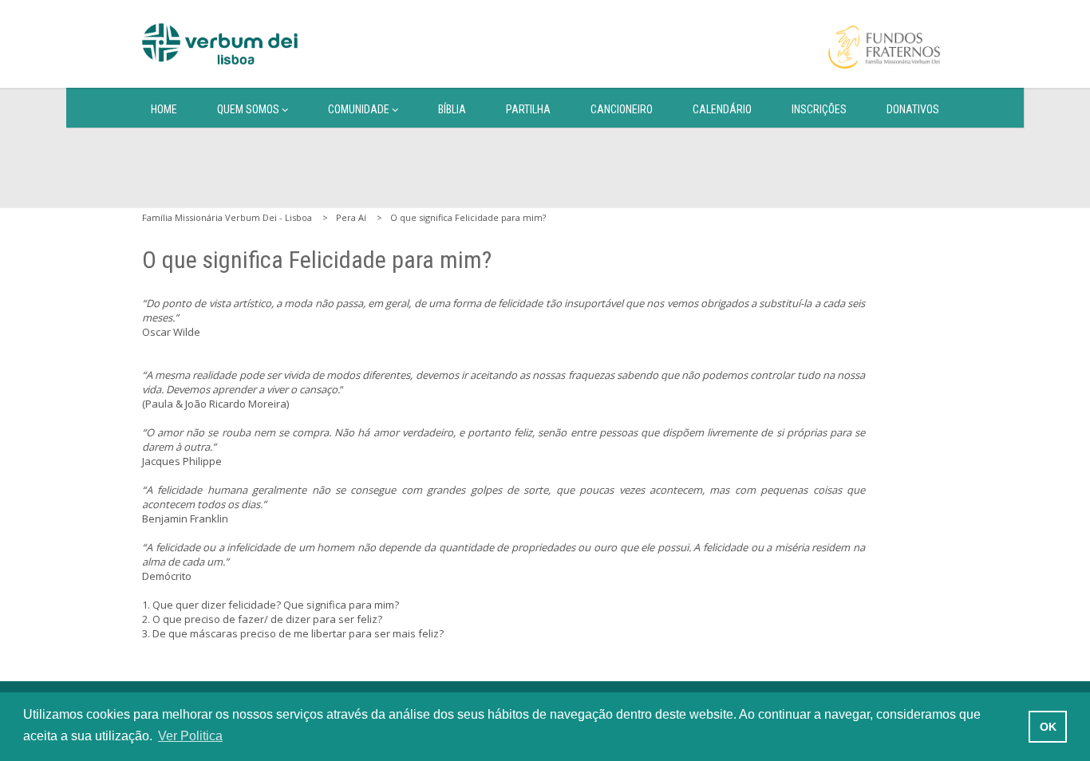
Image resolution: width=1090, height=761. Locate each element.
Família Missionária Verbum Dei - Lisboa (227, 217)
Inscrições (819, 109)
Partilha (528, 109)
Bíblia (452, 109)
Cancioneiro (621, 109)
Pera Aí (351, 217)
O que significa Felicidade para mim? (468, 217)
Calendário (722, 109)
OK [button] (1048, 726)
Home (164, 109)
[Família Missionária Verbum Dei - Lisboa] (220, 44)
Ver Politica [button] (190, 736)
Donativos (913, 109)
